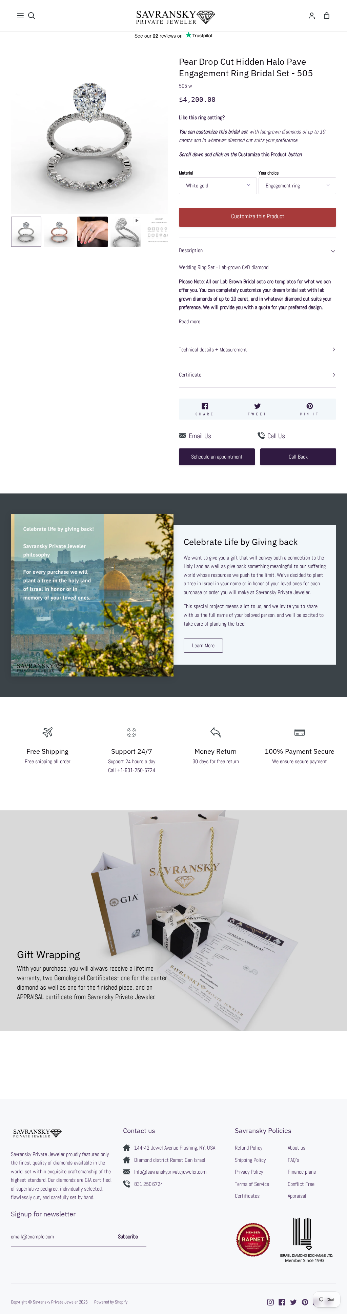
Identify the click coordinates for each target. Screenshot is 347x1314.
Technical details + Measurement (213, 349)
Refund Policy (248, 1147)
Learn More (203, 645)
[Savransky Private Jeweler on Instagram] (270, 1302)
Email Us (200, 435)
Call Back (298, 456)
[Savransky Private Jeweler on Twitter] (293, 1302)
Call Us (276, 435)
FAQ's (293, 1160)
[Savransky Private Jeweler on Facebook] (282, 1302)
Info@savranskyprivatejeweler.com (170, 1171)
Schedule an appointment (217, 456)
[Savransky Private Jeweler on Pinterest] (305, 1302)
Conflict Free (301, 1184)
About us (296, 1147)
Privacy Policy (249, 1171)
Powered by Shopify (110, 1302)
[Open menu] (20, 15)
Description (191, 250)
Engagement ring (283, 185)
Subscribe (128, 1236)
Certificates (247, 1195)
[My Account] (311, 16)
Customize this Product (257, 216)
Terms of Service (252, 1184)
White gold (197, 185)
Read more (189, 321)
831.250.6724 (148, 1184)
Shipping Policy (250, 1160)
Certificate (190, 374)
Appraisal (297, 1195)
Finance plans (302, 1171)
